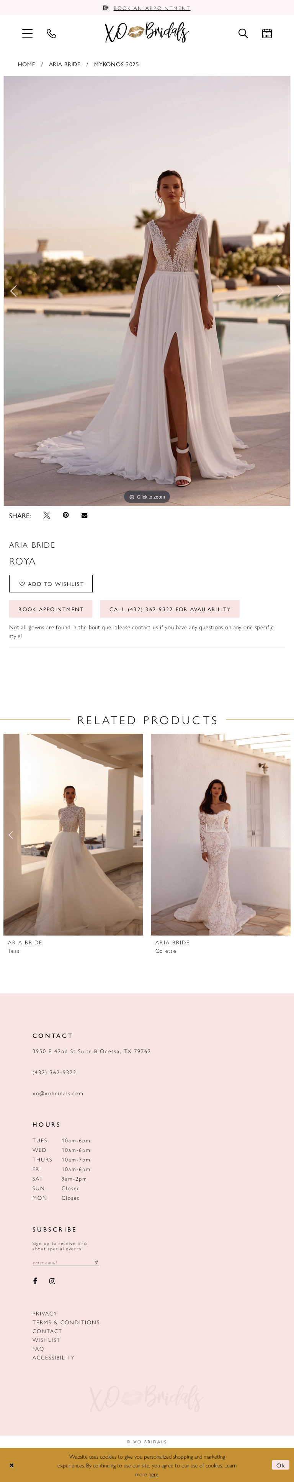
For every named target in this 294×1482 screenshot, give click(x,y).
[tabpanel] (147, 291)
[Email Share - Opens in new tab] (84, 515)
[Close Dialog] (12, 1465)
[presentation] (73, 835)
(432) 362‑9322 (55, 1072)
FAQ (38, 1348)
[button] (27, 32)
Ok (281, 1465)
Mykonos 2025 (116, 64)
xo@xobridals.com (58, 1093)
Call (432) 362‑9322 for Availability (170, 609)
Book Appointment (51, 609)
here (153, 1474)
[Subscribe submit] (96, 1262)
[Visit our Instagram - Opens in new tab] (52, 1282)
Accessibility (54, 1357)
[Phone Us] (51, 32)
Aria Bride (65, 64)
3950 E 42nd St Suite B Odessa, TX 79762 (92, 1051)
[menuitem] (27, 32)
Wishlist (46, 1339)
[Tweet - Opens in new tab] (47, 515)
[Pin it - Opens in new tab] (66, 515)
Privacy (45, 1313)
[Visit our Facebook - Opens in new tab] (35, 1282)
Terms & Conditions (66, 1322)
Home (27, 64)
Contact (47, 1331)
